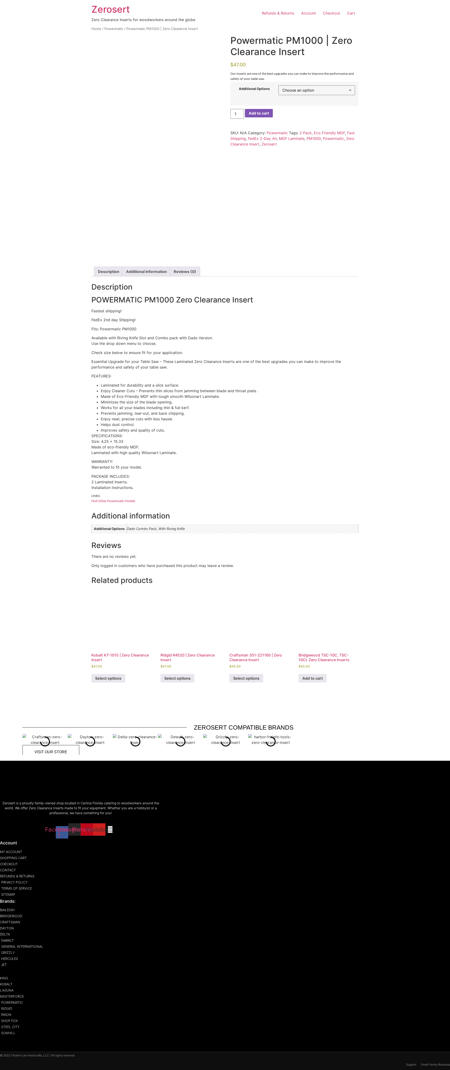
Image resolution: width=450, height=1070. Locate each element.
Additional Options (254, 88)
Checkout (331, 13)
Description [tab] (108, 271)
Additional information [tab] (146, 271)
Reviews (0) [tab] (185, 271)
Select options (108, 678)
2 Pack (306, 132)
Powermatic (113, 29)
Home (96, 29)
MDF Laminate (291, 138)
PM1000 (314, 138)
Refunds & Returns (278, 13)
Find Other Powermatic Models (113, 501)
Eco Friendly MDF (329, 132)
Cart (351, 13)
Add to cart (259, 113)
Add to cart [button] (312, 678)
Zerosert (110, 9)
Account (308, 13)
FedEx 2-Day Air (262, 138)
